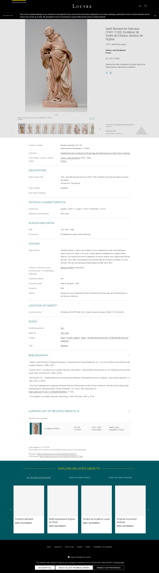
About (49, 547)
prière (83, 338)
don (62, 328)
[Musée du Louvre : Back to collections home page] (81, 6)
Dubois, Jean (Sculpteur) (116, 50)
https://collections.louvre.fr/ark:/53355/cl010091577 (57, 454)
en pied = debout (73, 338)
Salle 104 (111, 131)
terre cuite (65, 333)
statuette (64, 345)
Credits (87, 547)
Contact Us (58, 547)
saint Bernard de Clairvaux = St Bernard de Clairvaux (107, 338)
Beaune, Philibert (67, 268)
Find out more (119, 562)
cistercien (65, 341)
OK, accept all (45, 568)
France (108, 53)
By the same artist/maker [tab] (39, 478)
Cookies (79, 547)
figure (63, 338)
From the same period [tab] (79, 478)
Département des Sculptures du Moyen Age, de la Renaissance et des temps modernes (95, 153)
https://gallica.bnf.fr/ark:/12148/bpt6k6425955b (48, 392)
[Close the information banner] (155, 15)
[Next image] (96, 129)
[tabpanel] (79, 509)
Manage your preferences (109, 568)
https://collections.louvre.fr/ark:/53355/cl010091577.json (61, 456)
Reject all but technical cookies (74, 568)
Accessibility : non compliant (102, 547)
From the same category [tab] (120, 478)
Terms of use (69, 547)
